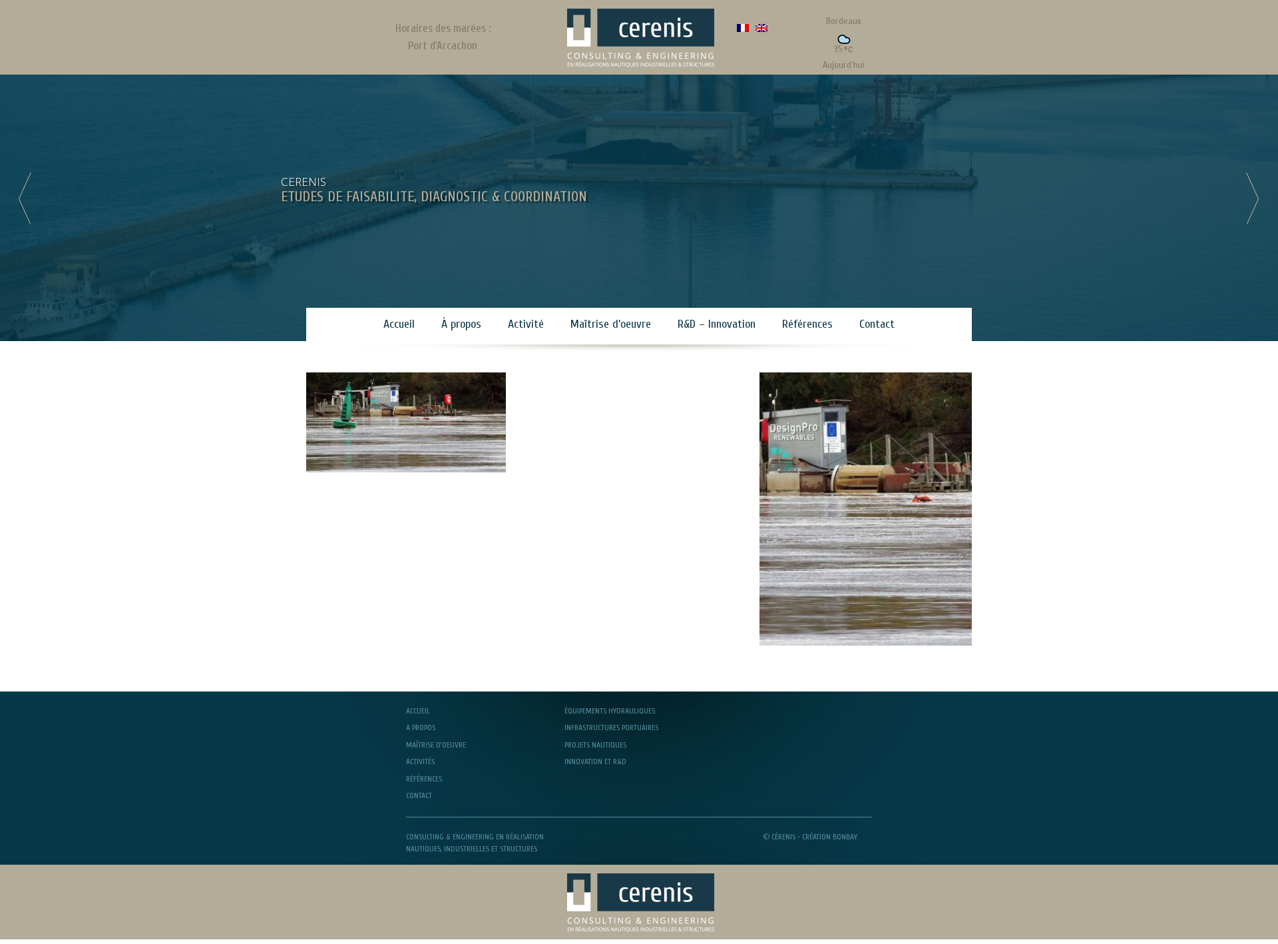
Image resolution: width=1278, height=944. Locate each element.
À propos (461, 324)
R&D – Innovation (716, 324)
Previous (26, 198)
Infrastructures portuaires (611, 727)
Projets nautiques (595, 744)
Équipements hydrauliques (609, 710)
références (424, 778)
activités (420, 761)
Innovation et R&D (595, 761)
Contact (877, 324)
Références (807, 324)
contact (419, 795)
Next (1251, 198)
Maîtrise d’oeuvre (610, 324)
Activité (526, 324)
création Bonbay (829, 836)
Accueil (399, 324)
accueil (418, 710)
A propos (420, 727)
